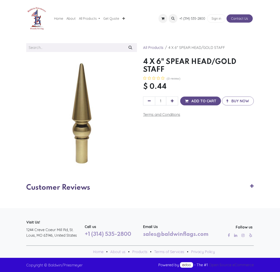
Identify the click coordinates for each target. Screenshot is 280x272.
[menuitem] (58, 18)
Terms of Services (169, 251)
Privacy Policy (203, 251)
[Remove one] (149, 101)
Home (98, 251)
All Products (153, 47)
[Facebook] (229, 235)
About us (117, 251)
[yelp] (250, 235)
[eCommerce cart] (162, 18)
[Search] (130, 47)
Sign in (216, 18)
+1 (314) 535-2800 (108, 234)
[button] (173, 18)
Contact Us (239, 18)
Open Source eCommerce (231, 265)
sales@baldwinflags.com (175, 234)
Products (139, 251)
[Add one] (172, 101)
